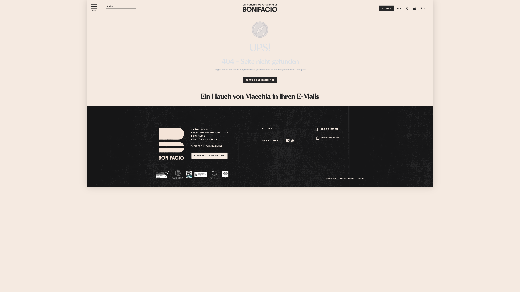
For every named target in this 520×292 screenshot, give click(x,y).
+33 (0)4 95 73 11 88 (204, 139)
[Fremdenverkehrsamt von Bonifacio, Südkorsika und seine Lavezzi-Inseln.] (260, 8)
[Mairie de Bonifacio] (177, 174)
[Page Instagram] (288, 140)
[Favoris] (408, 8)
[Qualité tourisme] (215, 174)
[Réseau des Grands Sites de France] (200, 174)
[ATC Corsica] (162, 175)
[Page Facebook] (283, 140)
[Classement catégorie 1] (225, 174)
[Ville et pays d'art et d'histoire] (189, 174)
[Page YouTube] (293, 140)
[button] (121, 7)
